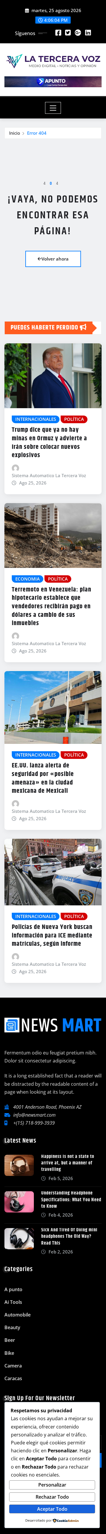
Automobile (17, 1314)
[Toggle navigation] (53, 108)
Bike (9, 1353)
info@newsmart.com (34, 1115)
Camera (13, 1365)
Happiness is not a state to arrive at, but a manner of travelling (67, 1163)
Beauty (12, 1327)
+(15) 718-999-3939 (34, 1123)
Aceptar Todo (52, 1509)
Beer (9, 1340)
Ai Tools (13, 1302)
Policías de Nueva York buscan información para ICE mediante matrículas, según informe (52, 935)
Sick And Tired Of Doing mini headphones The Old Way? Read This (69, 1236)
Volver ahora (55, 259)
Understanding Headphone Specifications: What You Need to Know (71, 1199)
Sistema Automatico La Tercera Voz (49, 475)
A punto (13, 1289)
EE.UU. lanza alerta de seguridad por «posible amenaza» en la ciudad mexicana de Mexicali (43, 778)
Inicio (14, 133)
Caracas (13, 1378)
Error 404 (37, 133)
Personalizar (52, 1485)
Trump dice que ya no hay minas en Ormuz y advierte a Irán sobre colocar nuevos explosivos (49, 442)
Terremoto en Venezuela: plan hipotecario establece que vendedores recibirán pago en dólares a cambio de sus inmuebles (51, 606)
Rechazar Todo (52, 1497)
